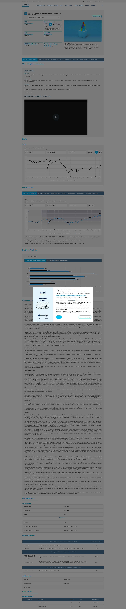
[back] (122, 311)
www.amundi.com (71, 300)
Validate (58, 317)
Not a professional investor (85, 317)
